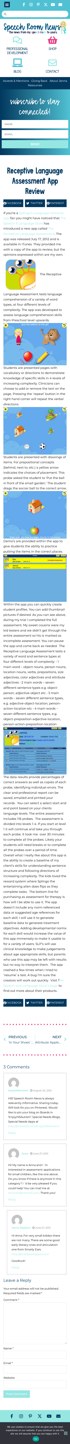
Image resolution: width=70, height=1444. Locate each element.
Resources (35, 85)
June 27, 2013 (40, 1153)
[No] (65, 1433)
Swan (25, 1153)
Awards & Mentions (16, 80)
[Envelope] (60, 4)
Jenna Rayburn (21, 1227)
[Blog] (17, 62)
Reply (12, 1132)
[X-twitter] (46, 4)
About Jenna (58, 80)
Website (9, 1377)
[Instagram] (31, 4)
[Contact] (52, 62)
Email (8, 1363)
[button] (7, 4)
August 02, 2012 (42, 1090)
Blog (17, 72)
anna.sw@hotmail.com (23, 1192)
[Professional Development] (17, 40)
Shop (53, 49)
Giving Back (39, 80)
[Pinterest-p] (38, 4)
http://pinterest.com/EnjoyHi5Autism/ (33, 1126)
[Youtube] (53, 4)
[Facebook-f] (24, 4)
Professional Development (17, 51)
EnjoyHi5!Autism (18, 1090)
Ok (35, 1439)
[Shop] (52, 40)
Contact (52, 72)
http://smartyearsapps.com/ (30, 1254)
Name (8, 1348)
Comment (11, 1300)
